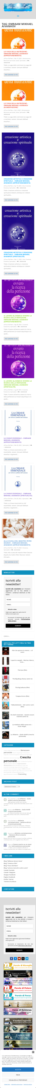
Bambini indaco (8, 770)
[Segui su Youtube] (19, 958)
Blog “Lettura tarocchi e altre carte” (16, 868)
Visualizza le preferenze (18, 1080)
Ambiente (27, 769)
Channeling (22, 774)
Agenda (14, 770)
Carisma (12, 758)
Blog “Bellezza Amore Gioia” (13, 861)
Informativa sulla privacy (17, 1084)
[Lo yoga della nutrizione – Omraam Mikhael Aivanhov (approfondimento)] (18, 39)
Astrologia (29, 754)
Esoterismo (7, 326)
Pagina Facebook (9, 877)
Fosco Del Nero (9, 58)
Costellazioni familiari (26, 761)
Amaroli (15, 774)
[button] (33, 1052)
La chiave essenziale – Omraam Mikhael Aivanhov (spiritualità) (18, 495)
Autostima (6, 758)
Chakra (5, 750)
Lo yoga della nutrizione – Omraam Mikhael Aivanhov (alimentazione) (16, 105)
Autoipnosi (15, 769)
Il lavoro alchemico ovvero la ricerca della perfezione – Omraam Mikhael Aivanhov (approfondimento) (18, 319)
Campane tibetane (16, 772)
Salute (17, 60)
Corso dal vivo (25, 770)
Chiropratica (26, 752)
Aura (23, 772)
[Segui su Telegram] (26, 958)
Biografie (16, 754)
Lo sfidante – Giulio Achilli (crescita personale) (19, 799)
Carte (23, 769)
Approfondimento (8, 774)
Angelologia (20, 752)
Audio (18, 761)
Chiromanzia (22, 754)
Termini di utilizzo (28, 1084)
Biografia (6, 754)
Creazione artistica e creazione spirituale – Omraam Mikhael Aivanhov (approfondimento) (18, 181)
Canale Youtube (9, 870)
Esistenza (6, 188)
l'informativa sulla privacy (25, 945)
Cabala (14, 752)
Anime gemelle (7, 772)
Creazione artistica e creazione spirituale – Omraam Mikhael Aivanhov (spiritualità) (18, 254)
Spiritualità (22, 60)
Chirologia (17, 758)
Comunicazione (8, 769)
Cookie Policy (7, 1084)
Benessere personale (9, 60)
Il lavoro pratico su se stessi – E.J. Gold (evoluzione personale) (19, 845)
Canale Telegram (9, 872)
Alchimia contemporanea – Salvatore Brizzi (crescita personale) (19, 822)
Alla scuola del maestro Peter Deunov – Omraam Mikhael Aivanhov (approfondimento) (18, 543)
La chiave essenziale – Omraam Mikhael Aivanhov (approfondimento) (17, 440)
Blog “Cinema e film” (10, 863)
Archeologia (11, 767)
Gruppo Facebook (9, 875)
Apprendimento (19, 767)
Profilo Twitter (9, 879)
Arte (23, 186)
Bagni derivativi (12, 750)
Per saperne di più (11, 75)
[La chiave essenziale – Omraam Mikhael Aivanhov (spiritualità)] (18, 478)
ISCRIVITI (18, 626)
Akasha (14, 763)
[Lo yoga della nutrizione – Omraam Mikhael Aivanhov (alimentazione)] (18, 91)
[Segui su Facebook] (11, 958)
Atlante (14, 765)
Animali (18, 750)
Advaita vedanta (8, 763)
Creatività (28, 186)
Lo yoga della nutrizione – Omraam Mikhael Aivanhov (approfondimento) (16, 54)
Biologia (26, 767)
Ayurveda (19, 770)
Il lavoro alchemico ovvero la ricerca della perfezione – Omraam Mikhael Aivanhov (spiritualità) (18, 384)
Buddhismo (19, 765)
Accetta (18, 1070)
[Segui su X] (23, 958)
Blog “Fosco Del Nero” (11, 866)
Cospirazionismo (21, 763)
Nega (18, 1075)
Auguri (20, 769)
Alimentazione (26, 58)
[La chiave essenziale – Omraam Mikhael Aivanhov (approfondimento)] (18, 422)
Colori (24, 765)
